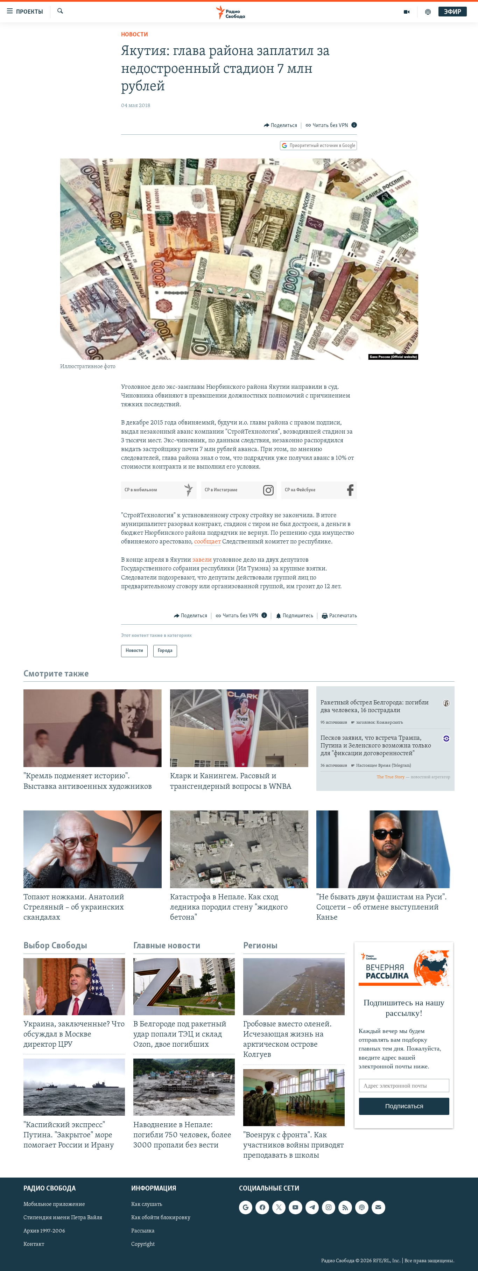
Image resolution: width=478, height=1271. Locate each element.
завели (202, 560)
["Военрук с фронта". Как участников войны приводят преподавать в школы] (294, 1097)
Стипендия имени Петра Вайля (62, 1218)
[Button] (280, 125)
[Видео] (406, 12)
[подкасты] (427, 12)
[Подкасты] (361, 1207)
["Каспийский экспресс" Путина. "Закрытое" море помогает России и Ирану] (74, 1087)
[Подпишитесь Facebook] (262, 1207)
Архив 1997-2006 (44, 1231)
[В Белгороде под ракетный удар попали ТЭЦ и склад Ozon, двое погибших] (184, 986)
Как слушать (146, 1204)
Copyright (143, 1245)
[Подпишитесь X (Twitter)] (279, 1207)
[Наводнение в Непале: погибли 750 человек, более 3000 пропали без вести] (184, 1087)
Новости (134, 35)
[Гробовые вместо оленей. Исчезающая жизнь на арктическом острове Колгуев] (294, 986)
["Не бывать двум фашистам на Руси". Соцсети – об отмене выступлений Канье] (385, 849)
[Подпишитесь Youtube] (295, 1207)
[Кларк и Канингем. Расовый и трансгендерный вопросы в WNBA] (239, 728)
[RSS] (345, 1207)
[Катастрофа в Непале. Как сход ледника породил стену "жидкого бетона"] (239, 849)
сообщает (207, 542)
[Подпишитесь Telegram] (312, 1207)
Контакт (33, 1245)
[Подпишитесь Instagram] (328, 1207)
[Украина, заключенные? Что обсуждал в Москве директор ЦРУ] (74, 986)
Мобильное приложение (54, 1204)
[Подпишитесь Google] (245, 1207)
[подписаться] (378, 1207)
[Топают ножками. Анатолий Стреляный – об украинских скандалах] (92, 849)
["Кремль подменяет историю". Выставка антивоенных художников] (92, 728)
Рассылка (143, 1231)
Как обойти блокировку (160, 1218)
